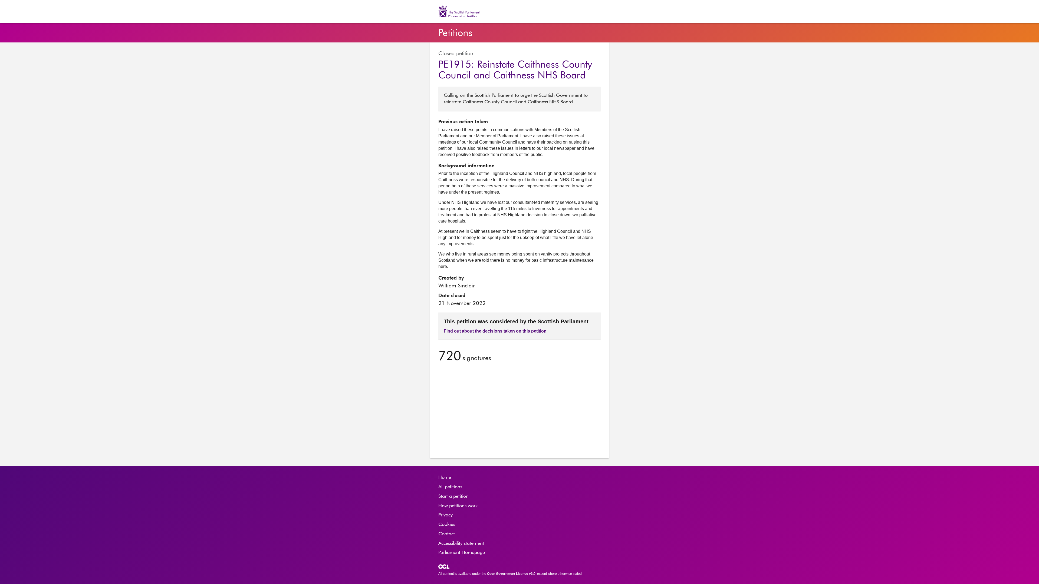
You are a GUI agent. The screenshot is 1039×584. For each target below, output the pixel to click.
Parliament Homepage (461, 552)
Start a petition (453, 496)
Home (444, 477)
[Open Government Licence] (443, 566)
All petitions (450, 487)
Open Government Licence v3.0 (511, 574)
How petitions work (458, 505)
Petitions (455, 33)
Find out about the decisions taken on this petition (495, 331)
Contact (446, 534)
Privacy (445, 515)
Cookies (446, 524)
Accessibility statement (461, 543)
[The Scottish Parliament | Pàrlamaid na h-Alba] (462, 11)
